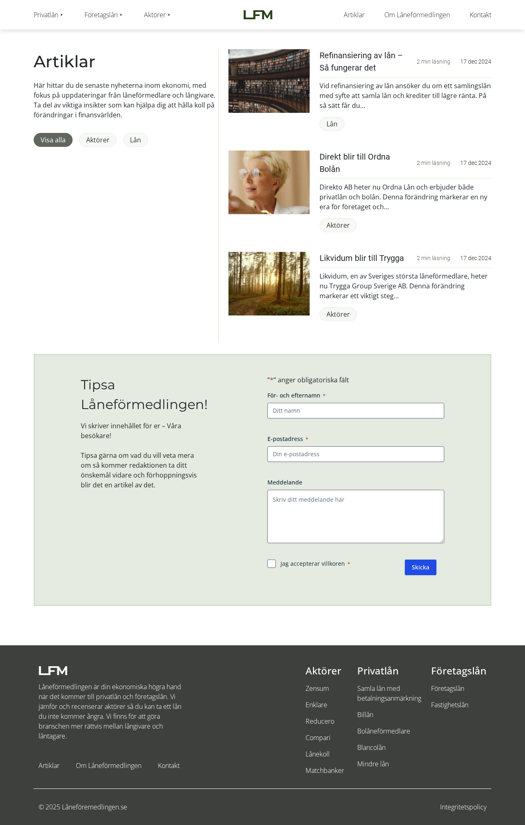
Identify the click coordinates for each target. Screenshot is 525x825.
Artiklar (49, 765)
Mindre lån (373, 763)
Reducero (320, 721)
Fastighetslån (449, 704)
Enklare (316, 704)
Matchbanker (325, 770)
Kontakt (169, 765)
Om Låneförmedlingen (109, 765)
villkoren (333, 563)
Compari (318, 737)
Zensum (317, 688)
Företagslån (447, 688)
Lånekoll (318, 754)
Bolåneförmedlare (383, 731)
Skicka (420, 567)
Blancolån (371, 747)
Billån (365, 714)
